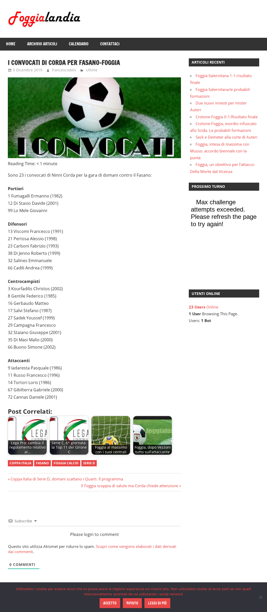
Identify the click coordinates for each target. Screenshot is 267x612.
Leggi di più (157, 603)
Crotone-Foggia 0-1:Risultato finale (227, 116)
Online (203, 307)
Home (10, 44)
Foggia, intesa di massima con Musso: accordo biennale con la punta (219, 150)
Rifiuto (132, 603)
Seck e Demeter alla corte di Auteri (226, 137)
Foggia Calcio (66, 463)
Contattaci (109, 44)
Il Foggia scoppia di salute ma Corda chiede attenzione (129, 485)
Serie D (89, 463)
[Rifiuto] (260, 597)
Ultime (92, 69)
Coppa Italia (20, 463)
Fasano (42, 463)
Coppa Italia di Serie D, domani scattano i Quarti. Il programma (66, 478)
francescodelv (64, 69)
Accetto (110, 603)
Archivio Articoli (42, 44)
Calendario (78, 44)
